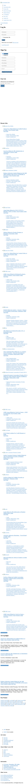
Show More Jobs (4, 632)
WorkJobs (3, 704)
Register (6, 22)
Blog (4, 752)
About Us (5, 749)
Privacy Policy (6, 753)
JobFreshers (19, 701)
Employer (6, 55)
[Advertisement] (14, 104)
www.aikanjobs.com (5, 780)
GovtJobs (11, 700)
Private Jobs (5, 8)
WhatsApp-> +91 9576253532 (10, 765)
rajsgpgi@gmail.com (8, 767)
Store (15, 700)
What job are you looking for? (7, 81)
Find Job (5, 737)
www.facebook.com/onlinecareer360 (11, 769)
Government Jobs (6, 7)
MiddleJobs (3, 703)
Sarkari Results (12, 701)
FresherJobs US (10, 703)
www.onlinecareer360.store (7, 775)
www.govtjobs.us (5, 779)
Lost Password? (5, 45)
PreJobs (7, 704)
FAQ (4, 751)
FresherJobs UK (18, 703)
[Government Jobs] (5, 2)
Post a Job (5, 16)
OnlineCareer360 (4, 700)
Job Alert (5, 739)
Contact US (5, 18)
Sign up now (15, 42)
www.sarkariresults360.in (6, 776)
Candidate (6, 53)
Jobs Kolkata (10, 705)
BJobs (24, 703)
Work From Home (7, 10)
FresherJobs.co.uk (21, 704)
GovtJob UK (13, 704)
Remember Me (6, 37)
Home (4, 5)
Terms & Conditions (8, 755)
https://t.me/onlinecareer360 (9, 768)
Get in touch (6, 756)
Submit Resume (6, 12)
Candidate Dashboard (8, 740)
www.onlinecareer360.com (7, 777)
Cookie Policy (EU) (7, 20)
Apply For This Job (5, 650)
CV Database (6, 14)
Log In (2, 22)
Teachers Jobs (4, 705)
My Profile (5, 744)
